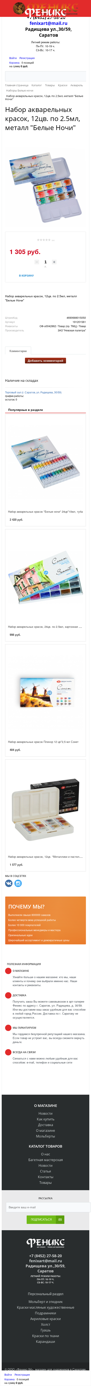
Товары (45, 1182)
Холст (45, 1324)
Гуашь (46, 1330)
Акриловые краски (45, 1318)
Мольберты (45, 1136)
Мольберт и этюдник (46, 1301)
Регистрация (27, 58)
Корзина (14, 62)
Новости (45, 1113)
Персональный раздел (45, 1293)
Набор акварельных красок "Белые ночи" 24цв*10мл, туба (45, 511)
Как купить (45, 1119)
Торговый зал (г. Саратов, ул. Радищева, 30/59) (33, 392)
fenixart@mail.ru (49, 23)
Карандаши (45, 1341)
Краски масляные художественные (45, 1307)
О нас (45, 1154)
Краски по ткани (45, 1336)
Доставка (45, 1125)
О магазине (45, 1130)
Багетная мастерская (45, 1159)
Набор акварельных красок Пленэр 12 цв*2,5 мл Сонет (43, 742)
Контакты (45, 1177)
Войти (13, 58)
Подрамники (45, 1313)
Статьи (45, 1171)
